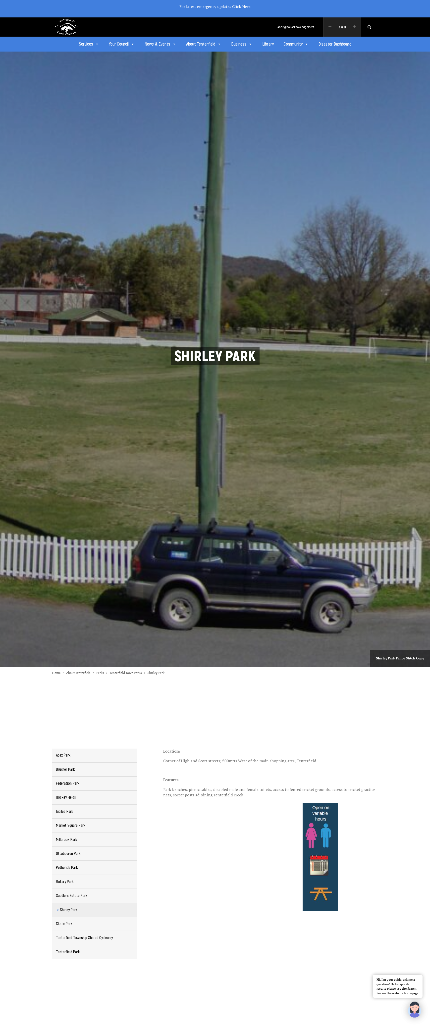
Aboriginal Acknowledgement (295, 27)
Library (268, 44)
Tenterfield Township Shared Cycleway (84, 937)
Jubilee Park (64, 811)
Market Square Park (70, 825)
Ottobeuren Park (68, 853)
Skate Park (64, 923)
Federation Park (67, 783)
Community (293, 44)
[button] (415, 1010)
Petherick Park (67, 867)
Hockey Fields (66, 797)
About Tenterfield (200, 44)
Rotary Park (65, 881)
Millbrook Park (66, 839)
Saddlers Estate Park (71, 895)
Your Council (119, 44)
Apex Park (63, 755)
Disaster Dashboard (335, 44)
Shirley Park (68, 909)
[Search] (369, 27)
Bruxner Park (65, 769)
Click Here (241, 6)
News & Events (157, 44)
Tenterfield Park (68, 952)
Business (238, 44)
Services (86, 44)
